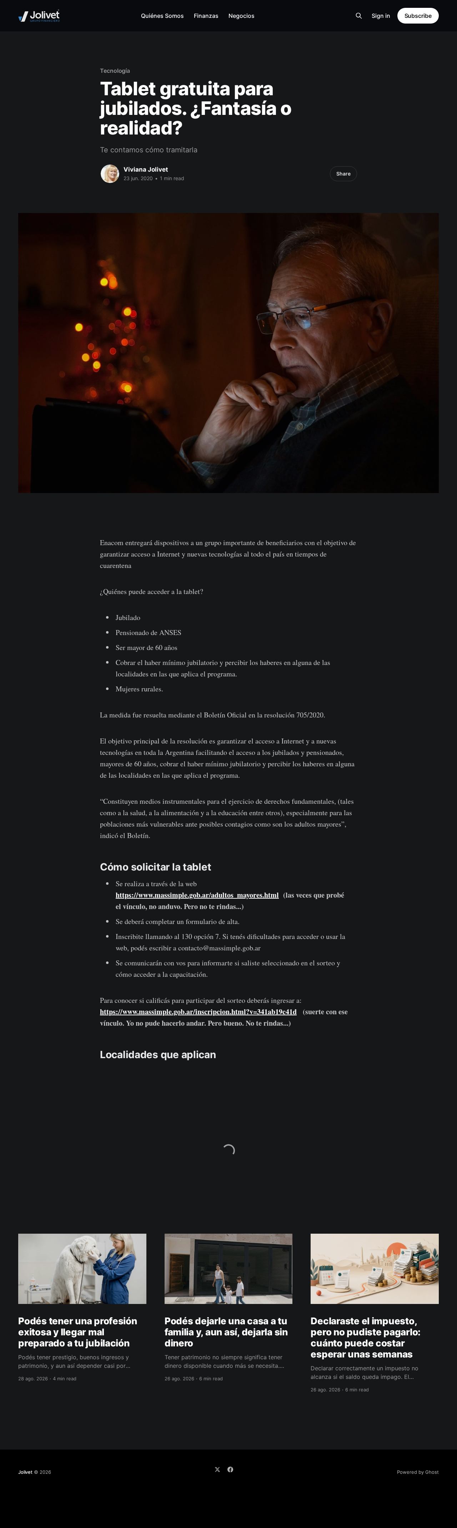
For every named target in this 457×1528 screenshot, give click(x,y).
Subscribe (418, 15)
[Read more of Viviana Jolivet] (110, 174)
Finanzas (206, 15)
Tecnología (115, 70)
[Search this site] (359, 15)
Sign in (381, 15)
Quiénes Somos (162, 15)
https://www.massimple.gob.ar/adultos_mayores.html (197, 895)
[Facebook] (230, 1469)
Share (343, 174)
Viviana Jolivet (146, 169)
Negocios (241, 15)
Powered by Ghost (418, 1472)
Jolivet (25, 1472)
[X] (217, 1469)
